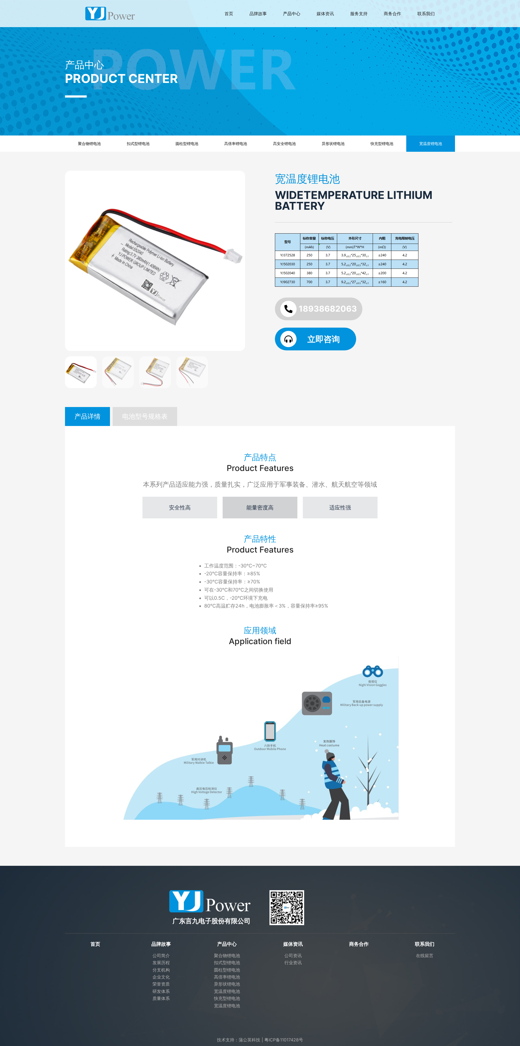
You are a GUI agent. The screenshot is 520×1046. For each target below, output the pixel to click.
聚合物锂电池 (89, 143)
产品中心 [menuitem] (291, 13)
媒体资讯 (293, 944)
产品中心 (227, 944)
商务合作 (359, 944)
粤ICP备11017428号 (283, 1039)
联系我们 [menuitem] (426, 13)
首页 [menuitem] (229, 13)
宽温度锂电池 (430, 143)
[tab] (87, 416)
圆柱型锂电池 (187, 143)
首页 (95, 944)
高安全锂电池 (284, 143)
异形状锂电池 (333, 143)
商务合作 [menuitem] (392, 13)
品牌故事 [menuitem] (258, 13)
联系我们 (424, 944)
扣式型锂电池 (138, 143)
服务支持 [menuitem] (359, 13)
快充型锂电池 (381, 143)
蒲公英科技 (249, 1039)
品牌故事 (161, 944)
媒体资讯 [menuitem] (325, 13)
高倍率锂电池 (235, 143)
